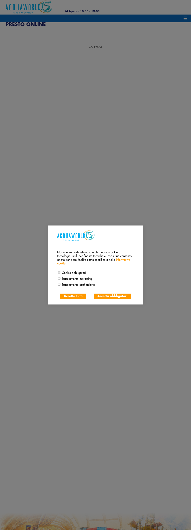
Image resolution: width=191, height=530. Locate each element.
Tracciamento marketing (77, 278)
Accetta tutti (73, 296)
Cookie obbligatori (74, 272)
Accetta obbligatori (112, 296)
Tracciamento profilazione (78, 284)
